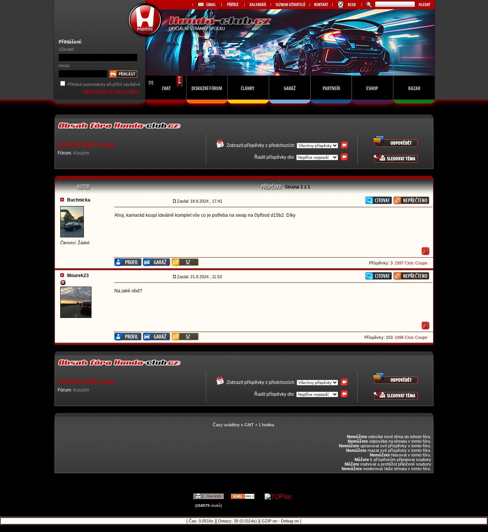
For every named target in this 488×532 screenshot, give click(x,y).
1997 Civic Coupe (411, 263)
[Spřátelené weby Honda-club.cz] (233, 4)
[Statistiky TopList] (278, 496)
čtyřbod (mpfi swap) (86, 144)
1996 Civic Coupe (411, 337)
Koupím (81, 153)
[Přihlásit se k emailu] (207, 4)
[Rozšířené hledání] (368, 4)
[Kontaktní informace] (321, 4)
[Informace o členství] (346, 4)
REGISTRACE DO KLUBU (111, 92)
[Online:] (165, 105)
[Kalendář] (257, 4)
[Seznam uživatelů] (290, 4)
